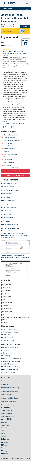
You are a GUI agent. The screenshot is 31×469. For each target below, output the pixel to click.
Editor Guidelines (6, 413)
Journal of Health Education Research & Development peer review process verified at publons (15, 257)
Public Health (8, 160)
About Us (4, 422)
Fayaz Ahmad (10, 60)
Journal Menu (6, 9)
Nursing (6, 151)
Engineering (4, 384)
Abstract (7, 127)
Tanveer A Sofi (19, 62)
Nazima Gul (17, 60)
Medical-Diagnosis (10, 149)
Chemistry (4, 381)
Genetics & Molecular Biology (10, 388)
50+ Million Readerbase (16, 175)
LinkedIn (5, 448)
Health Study (8, 146)
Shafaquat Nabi (7, 62)
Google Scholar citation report (10, 228)
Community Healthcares (11, 135)
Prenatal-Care (8, 157)
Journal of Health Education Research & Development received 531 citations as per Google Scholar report (14, 235)
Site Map (4, 436)
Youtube (5, 454)
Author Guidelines (6, 411)
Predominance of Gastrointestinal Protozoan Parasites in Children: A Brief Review (15, 53)
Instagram (6, 451)
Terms (3, 431)
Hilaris (28, 458)
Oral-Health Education (10, 154)
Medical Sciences (6, 394)
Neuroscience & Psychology (9, 398)
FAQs (3, 434)
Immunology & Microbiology (9, 391)
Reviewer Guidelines (7, 416)
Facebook (6, 442)
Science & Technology (8, 405)
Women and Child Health (11, 168)
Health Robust (8, 143)
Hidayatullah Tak (14, 64)
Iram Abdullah (13, 57)
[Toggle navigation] (26, 3)
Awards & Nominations (15, 171)
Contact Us (4, 428)
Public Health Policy (10, 162)
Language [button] (24, 27)
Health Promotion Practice (12, 140)
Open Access (5, 425)
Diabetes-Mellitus (9, 138)
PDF (13, 127)
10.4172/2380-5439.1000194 (15, 123)
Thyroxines (7, 165)
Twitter (5, 445)
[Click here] (9, 3)
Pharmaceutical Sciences (9, 401)
